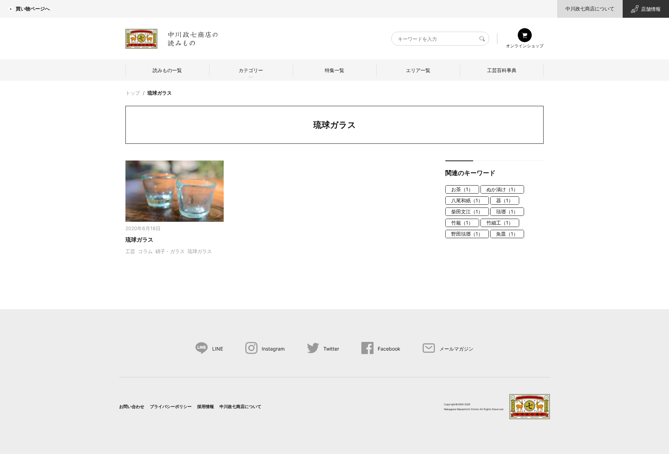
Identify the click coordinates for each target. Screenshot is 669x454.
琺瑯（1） (507, 211)
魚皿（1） (507, 234)
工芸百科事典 (501, 70)
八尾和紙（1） (467, 200)
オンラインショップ (525, 45)
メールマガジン (456, 349)
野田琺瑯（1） (467, 234)
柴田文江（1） (467, 211)
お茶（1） (462, 189)
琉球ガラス (159, 93)
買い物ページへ (33, 8)
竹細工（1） (499, 223)
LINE (217, 349)
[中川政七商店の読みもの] (171, 37)
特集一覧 (334, 70)
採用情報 (205, 406)
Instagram (273, 349)
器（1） (504, 200)
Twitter (331, 349)
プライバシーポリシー (171, 406)
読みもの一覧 (167, 70)
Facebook (389, 349)
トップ (132, 93)
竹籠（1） (462, 223)
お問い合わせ (131, 406)
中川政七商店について (590, 8)
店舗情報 (651, 9)
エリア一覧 (418, 70)
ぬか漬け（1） (502, 189)
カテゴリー (251, 70)
